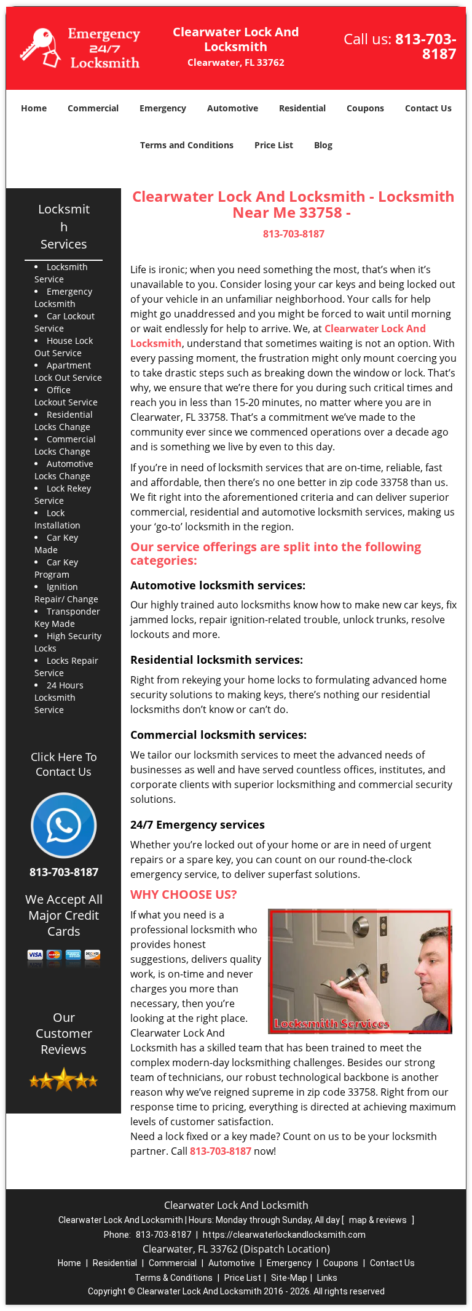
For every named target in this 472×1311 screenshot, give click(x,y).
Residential (302, 108)
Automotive (232, 108)
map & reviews (379, 1220)
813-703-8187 (426, 45)
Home (34, 108)
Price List (273, 145)
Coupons (365, 108)
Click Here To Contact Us (64, 764)
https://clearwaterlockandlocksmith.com (284, 1235)
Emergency (163, 108)
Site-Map (289, 1278)
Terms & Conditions (174, 1278)
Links (327, 1278)
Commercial (93, 108)
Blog (323, 145)
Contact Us (428, 108)
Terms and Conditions (187, 145)
